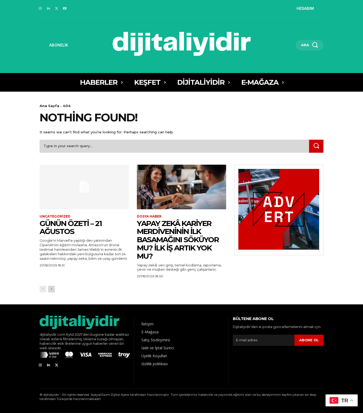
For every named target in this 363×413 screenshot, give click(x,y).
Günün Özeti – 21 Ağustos (71, 227)
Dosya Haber (149, 216)
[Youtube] (64, 8)
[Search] (316, 146)
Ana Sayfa (49, 106)
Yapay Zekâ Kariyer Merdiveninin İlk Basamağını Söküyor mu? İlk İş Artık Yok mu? (178, 240)
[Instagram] (40, 8)
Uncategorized (55, 216)
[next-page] (51, 289)
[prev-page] (43, 289)
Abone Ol (309, 340)
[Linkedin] (48, 8)
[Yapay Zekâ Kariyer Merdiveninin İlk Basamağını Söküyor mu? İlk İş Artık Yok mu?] (181, 187)
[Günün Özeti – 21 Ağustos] (84, 187)
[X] (57, 8)
